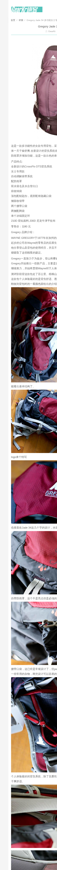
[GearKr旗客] (26, 11)
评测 (21, 20)
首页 (13, 20)
